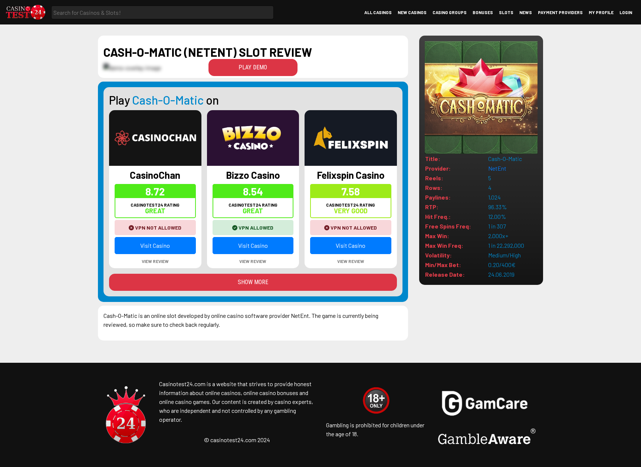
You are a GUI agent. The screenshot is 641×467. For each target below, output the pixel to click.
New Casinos (412, 12)
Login (625, 12)
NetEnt (497, 168)
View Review (155, 261)
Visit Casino (155, 245)
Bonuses (483, 12)
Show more (253, 282)
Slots (506, 12)
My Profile (601, 12)
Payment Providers (560, 12)
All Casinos (378, 12)
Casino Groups (450, 12)
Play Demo (253, 67)
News (525, 12)
